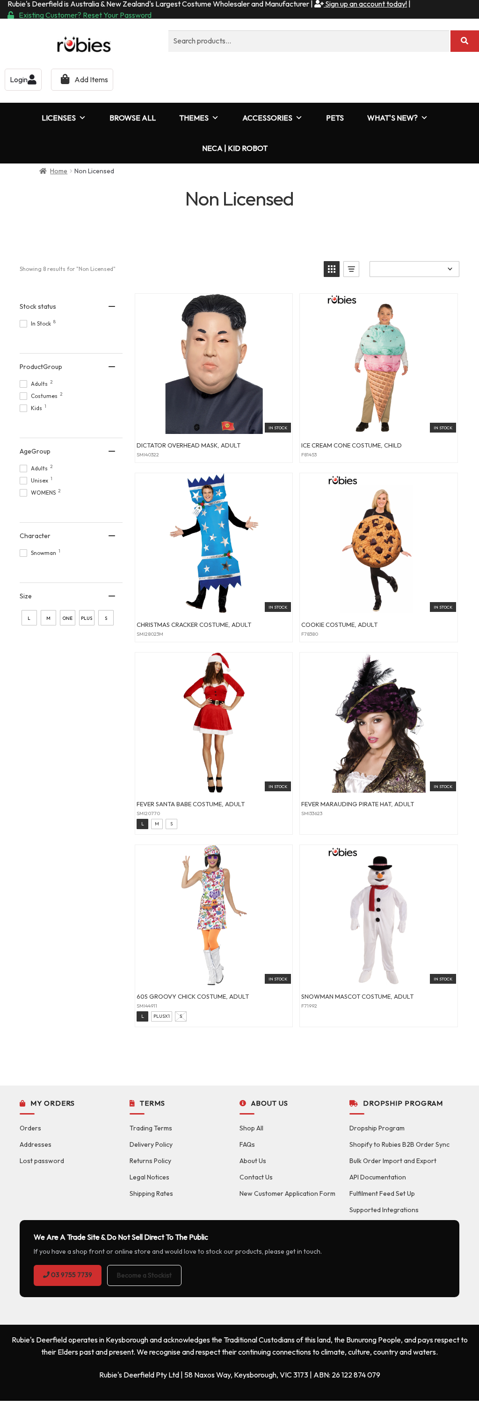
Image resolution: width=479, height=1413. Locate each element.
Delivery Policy (151, 1144)
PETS (335, 117)
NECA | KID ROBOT (235, 148)
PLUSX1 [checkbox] (86, 620)
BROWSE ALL (132, 117)
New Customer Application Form (287, 1193)
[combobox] (308, 41)
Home (58, 171)
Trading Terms (151, 1128)
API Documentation (377, 1177)
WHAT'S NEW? (392, 117)
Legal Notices (149, 1177)
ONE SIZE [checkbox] (68, 620)
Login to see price (213, 423)
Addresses (35, 1144)
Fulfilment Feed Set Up (382, 1193)
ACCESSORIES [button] (267, 117)
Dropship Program (377, 1128)
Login (19, 79)
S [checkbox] (106, 618)
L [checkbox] (29, 618)
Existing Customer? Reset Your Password (85, 15)
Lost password (42, 1161)
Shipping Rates (151, 1193)
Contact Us (256, 1177)
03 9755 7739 (71, 1275)
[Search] (464, 41)
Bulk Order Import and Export (392, 1161)
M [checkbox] (48, 618)
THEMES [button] (194, 117)
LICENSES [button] (59, 117)
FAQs (247, 1144)
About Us (253, 1161)
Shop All (251, 1128)
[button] (332, 269)
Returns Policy (150, 1161)
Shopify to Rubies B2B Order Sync (399, 1144)
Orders (30, 1128)
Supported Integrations (384, 1210)
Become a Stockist (144, 1275)
